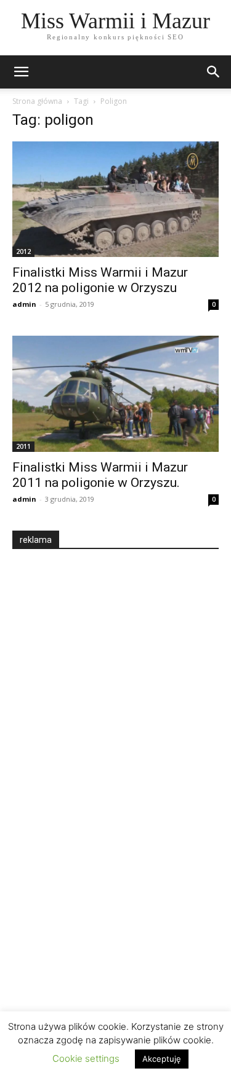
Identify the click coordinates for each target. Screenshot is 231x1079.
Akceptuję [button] (161, 1059)
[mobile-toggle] (21, 72)
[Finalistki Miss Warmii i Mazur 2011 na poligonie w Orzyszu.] (115, 393)
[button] (214, 72)
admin (24, 304)
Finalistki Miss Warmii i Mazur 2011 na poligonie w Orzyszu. (100, 475)
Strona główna (37, 101)
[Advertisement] (104, 775)
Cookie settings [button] (86, 1058)
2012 (23, 251)
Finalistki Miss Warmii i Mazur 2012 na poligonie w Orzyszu (100, 280)
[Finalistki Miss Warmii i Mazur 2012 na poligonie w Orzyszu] (115, 199)
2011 (23, 446)
